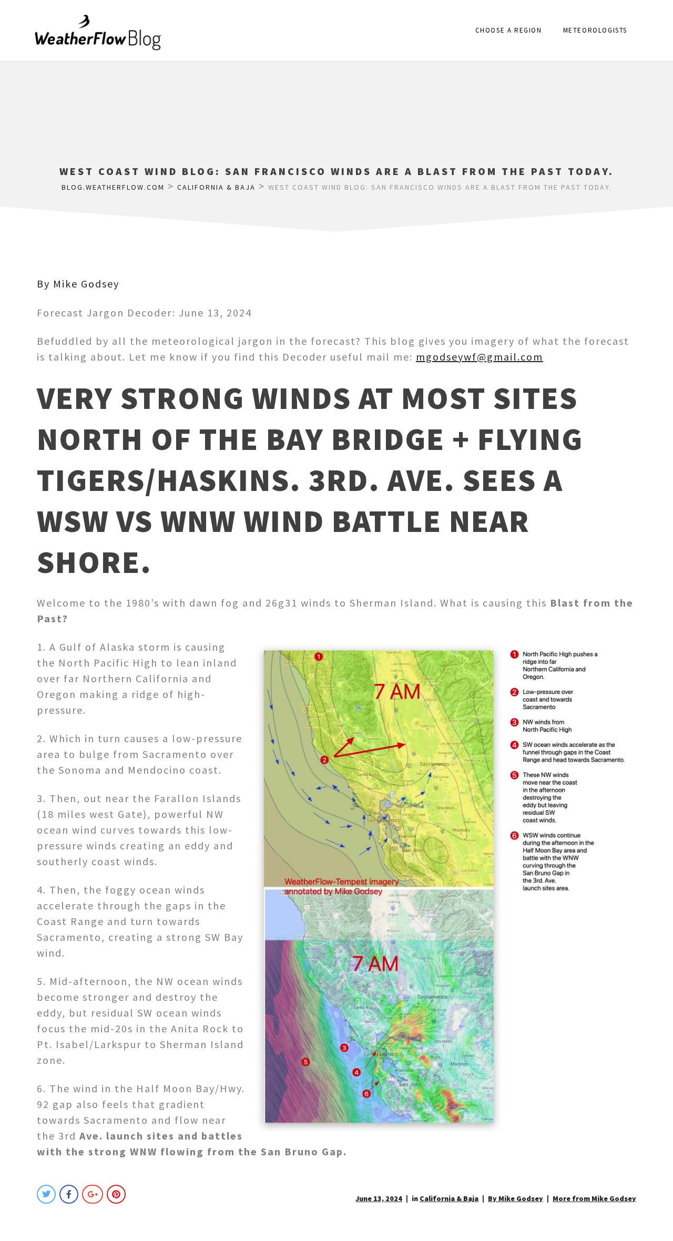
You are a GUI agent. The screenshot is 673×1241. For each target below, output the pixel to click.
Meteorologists (595, 30)
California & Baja (449, 1198)
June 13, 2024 (378, 1198)
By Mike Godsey (78, 283)
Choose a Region (508, 30)
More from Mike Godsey (594, 1198)
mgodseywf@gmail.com (479, 356)
